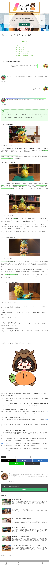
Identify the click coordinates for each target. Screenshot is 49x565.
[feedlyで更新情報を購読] (11, 481)
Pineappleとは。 (20, 45)
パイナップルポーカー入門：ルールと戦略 (25, 43)
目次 (23, 41)
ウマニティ (24, 489)
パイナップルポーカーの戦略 (23, 51)
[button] (32, 463)
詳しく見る (24, 24)
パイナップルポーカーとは (23, 47)
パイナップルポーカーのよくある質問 (25, 55)
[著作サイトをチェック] (9, 481)
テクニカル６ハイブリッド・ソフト (8, 443)
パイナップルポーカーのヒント (23, 53)
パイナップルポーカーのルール (23, 49)
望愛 (9, 473)
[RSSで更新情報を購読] (13, 481)
